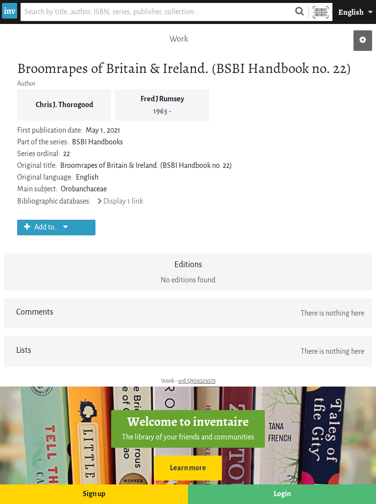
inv (9, 11)
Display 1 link (123, 201)
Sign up (94, 494)
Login (282, 494)
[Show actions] (362, 40)
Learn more (188, 468)
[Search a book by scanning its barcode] (320, 12)
